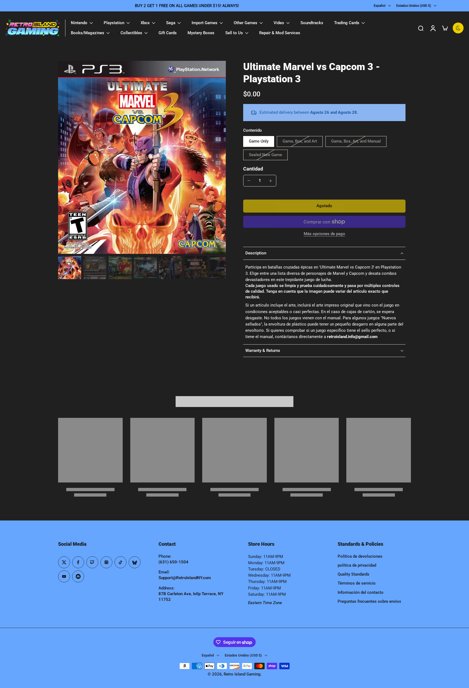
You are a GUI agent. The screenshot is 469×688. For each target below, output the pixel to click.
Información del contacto (361, 592)
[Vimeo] (78, 576)
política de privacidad (357, 565)
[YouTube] (64, 576)
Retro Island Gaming (242, 674)
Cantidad (253, 169)
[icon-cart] (445, 28)
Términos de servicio (357, 583)
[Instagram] (106, 562)
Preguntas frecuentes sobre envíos (369, 601)
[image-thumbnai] (69, 267)
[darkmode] (458, 28)
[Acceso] (433, 28)
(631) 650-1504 (173, 562)
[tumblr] (135, 562)
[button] (324, 206)
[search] (421, 28)
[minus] (248, 180)
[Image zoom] (142, 157)
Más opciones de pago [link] (324, 234)
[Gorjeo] (64, 562)
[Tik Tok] (120, 562)
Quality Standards (353, 574)
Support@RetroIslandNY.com (185, 577)
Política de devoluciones (360, 556)
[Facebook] (78, 562)
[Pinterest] (92, 562)
